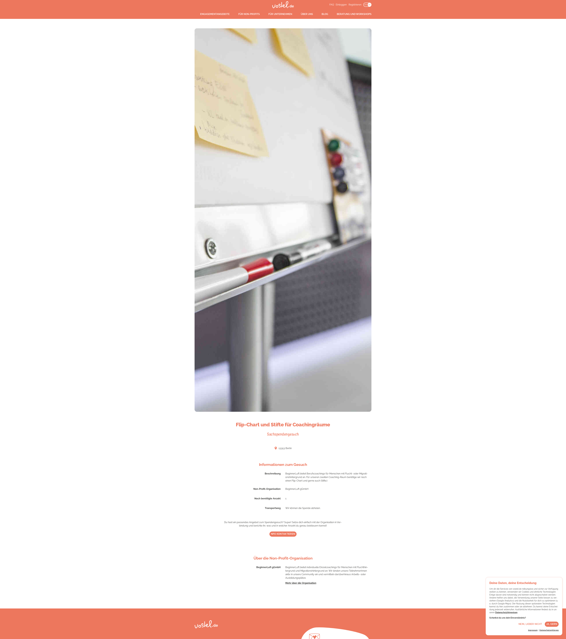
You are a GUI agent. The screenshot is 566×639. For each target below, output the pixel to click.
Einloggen (341, 4)
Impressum (533, 630)
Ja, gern (551, 624)
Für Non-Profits (249, 14)
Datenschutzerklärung (549, 630)
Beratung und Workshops (354, 14)
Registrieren (355, 4)
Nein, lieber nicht (530, 624)
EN (365, 5)
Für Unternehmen (280, 14)
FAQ (331, 4)
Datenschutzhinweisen (506, 612)
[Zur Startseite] (283, 4)
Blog (325, 14)
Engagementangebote (215, 14)
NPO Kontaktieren (283, 534)
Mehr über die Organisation (300, 583)
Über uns (307, 14)
